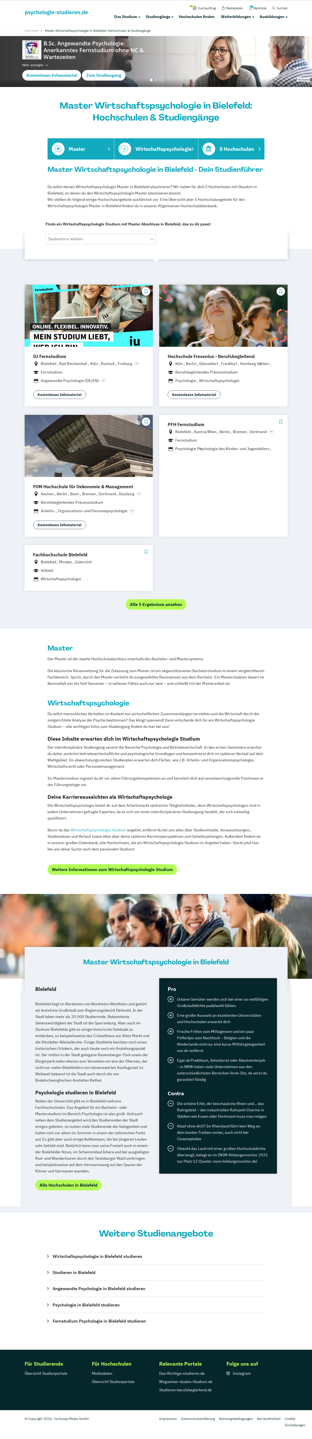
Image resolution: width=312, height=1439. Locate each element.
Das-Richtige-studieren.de (182, 1373)
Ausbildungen (272, 16)
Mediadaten (102, 1373)
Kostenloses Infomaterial (52, 75)
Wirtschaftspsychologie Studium (98, 830)
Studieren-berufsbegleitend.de (185, 1389)
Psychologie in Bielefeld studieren (86, 1305)
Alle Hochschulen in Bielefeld (68, 1185)
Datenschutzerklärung (198, 1419)
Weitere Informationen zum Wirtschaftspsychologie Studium (112, 869)
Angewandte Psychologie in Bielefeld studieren (99, 1288)
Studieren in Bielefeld (74, 1272)
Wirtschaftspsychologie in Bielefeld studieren (97, 1256)
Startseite (31, 31)
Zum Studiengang (103, 75)
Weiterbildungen (236, 16)
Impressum (168, 1419)
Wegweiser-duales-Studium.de (185, 1381)
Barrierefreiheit (269, 1419)
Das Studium (125, 16)
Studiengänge (158, 16)
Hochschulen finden (197, 16)
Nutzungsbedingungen (236, 1419)
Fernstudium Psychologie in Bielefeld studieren (99, 1321)
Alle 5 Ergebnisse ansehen (156, 604)
